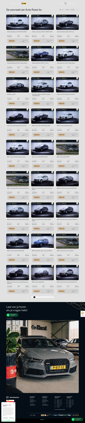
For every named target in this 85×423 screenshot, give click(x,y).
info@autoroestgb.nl (45, 405)
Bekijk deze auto (11, 40)
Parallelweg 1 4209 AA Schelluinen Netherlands (33, 400)
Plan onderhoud (70, 3)
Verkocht (18, 3)
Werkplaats (61, 3)
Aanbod (15, 3)
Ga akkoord (8, 420)
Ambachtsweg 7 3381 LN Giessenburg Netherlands (45, 400)
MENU (75, 3)
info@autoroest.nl (32, 405)
